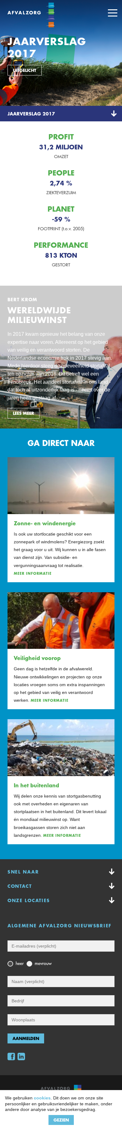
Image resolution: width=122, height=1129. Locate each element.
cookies (42, 1097)
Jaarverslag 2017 (31, 113)
